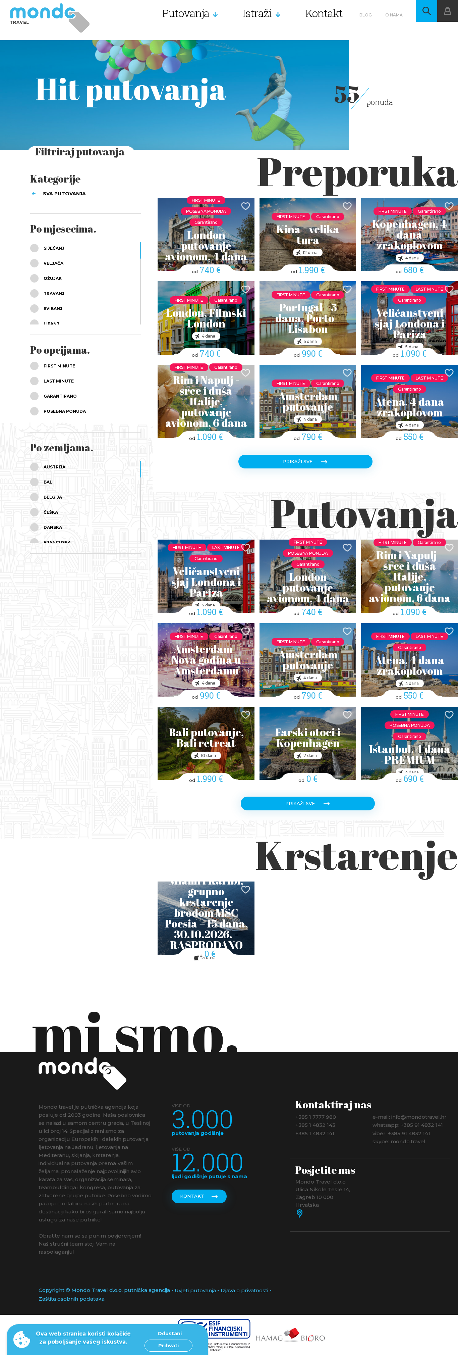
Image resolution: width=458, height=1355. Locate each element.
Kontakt (324, 13)
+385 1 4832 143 (315, 1125)
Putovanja (185, 13)
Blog (365, 14)
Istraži (257, 13)
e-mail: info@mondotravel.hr (410, 1116)
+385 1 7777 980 (315, 1116)
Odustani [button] (170, 1334)
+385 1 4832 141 (314, 1133)
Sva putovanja (64, 194)
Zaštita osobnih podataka (72, 1299)
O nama (394, 14)
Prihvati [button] (168, 1346)
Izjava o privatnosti (244, 1290)
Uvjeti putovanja (195, 1290)
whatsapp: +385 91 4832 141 (408, 1125)
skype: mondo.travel (399, 1141)
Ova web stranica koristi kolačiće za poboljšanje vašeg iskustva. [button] (83, 1338)
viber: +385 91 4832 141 (401, 1133)
